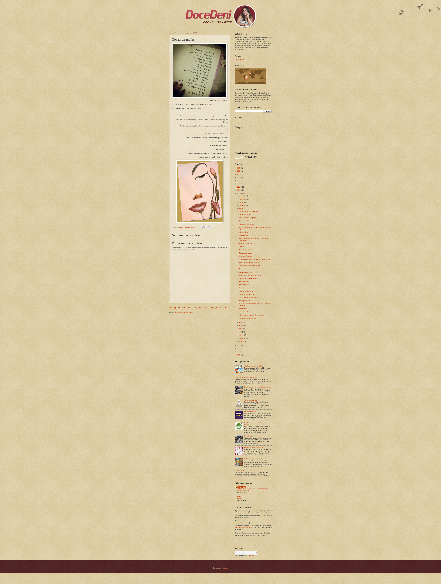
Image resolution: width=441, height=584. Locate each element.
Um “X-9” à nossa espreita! (247, 218)
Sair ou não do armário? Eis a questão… (252, 315)
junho (241, 325)
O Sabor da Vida (244, 221)
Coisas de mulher (244, 214)
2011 (239, 349)
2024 (239, 168)
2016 (239, 184)
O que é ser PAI (244, 285)
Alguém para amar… (245, 272)
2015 (239, 187)
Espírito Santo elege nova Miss (249, 278)
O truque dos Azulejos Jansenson (246, 377)
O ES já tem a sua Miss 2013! (249, 262)
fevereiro (242, 338)
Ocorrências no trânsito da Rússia (250, 275)
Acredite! (242, 246)
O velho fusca (239, 470)
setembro (242, 205)
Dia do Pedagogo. (250, 411)
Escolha (239, 498)
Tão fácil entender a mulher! (253, 366)
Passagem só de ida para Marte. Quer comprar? (255, 259)
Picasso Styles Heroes (246, 224)
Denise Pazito (239, 59)
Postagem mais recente (180, 307)
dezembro (242, 196)
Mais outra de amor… (246, 253)
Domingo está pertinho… (247, 291)
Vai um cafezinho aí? (251, 400)
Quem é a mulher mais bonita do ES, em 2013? (254, 269)
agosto (241, 209)
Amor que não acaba (245, 256)
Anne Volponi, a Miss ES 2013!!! (249, 266)
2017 (239, 180)
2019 (239, 174)
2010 (239, 352)
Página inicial (200, 307)
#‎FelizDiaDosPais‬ (244, 281)
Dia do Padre (243, 309)
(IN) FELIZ (240, 496)
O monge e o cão (244, 301)
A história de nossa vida (246, 294)
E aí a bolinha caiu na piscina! (249, 297)
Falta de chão (243, 235)
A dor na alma (243, 232)
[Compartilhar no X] (206, 227)
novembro (242, 199)
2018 (239, 177)
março (241, 335)
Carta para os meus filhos (247, 288)
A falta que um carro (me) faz (248, 211)
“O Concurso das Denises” (253, 459)
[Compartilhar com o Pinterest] (210, 227)
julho (241, 322)
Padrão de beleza (244, 312)
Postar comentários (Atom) (184, 312)
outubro (241, 202)
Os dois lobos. (249, 436)
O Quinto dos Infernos (246, 250)
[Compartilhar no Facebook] (208, 227)
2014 (239, 190)
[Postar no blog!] (204, 227)
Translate (251, 556)
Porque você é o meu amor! (253, 447)
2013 (239, 193)
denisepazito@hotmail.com (243, 527)
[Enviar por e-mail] (202, 227)
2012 (239, 345)
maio (241, 329)
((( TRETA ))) (241, 487)
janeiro (241, 341)
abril (240, 332)
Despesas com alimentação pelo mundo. (257, 387)
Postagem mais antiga (220, 307)
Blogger (225, 568)
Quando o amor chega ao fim (248, 243)
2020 (239, 171)
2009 (239, 355)
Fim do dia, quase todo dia (247, 318)
